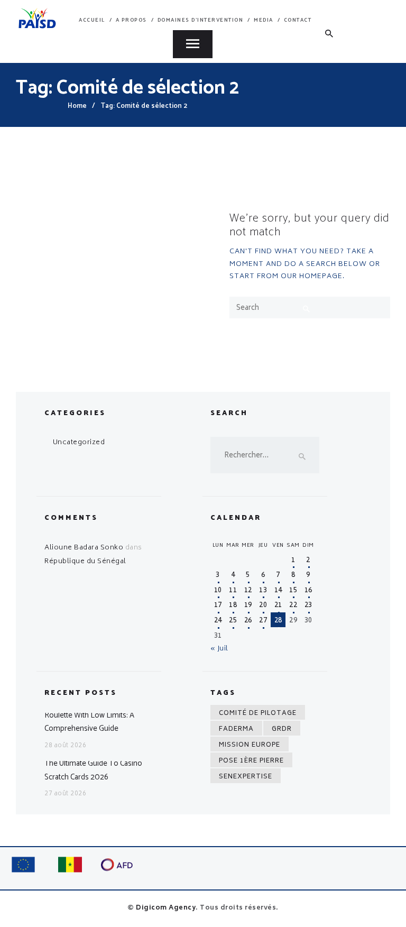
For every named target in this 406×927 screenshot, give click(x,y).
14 (278, 591)
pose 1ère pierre (251, 761)
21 (278, 606)
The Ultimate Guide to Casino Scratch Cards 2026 (93, 770)
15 (293, 591)
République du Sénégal (85, 562)
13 (263, 591)
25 (233, 621)
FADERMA (236, 729)
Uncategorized (79, 443)
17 (218, 606)
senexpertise (245, 777)
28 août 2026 (65, 745)
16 (308, 591)
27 (263, 621)
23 (308, 606)
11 (233, 591)
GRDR (282, 729)
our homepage (312, 277)
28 (278, 621)
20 (263, 606)
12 (248, 591)
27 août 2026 (65, 794)
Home (77, 106)
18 (233, 606)
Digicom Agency (166, 908)
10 (218, 591)
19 (248, 606)
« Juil (219, 649)
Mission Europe (249, 745)
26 (248, 621)
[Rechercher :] (264, 456)
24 (218, 621)
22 (293, 606)
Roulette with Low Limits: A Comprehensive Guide (89, 722)
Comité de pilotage (258, 713)
